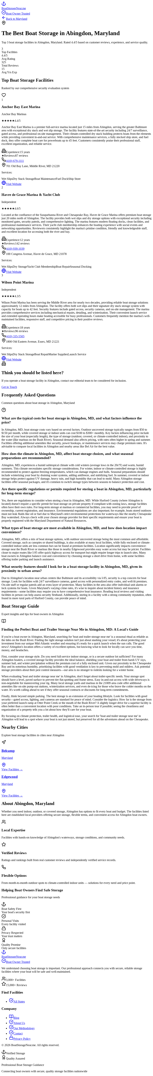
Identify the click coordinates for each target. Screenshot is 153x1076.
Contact (18, 1033)
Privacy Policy (22, 1038)
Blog (16, 1017)
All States (19, 1001)
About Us (19, 1023)
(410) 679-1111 (15, 160)
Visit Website (13, 184)
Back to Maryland (16, 18)
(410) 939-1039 (15, 248)
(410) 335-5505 (15, 336)
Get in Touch (9, 387)
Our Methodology (24, 1028)
